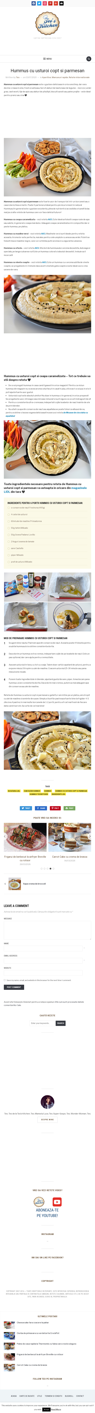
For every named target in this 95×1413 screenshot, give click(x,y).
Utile (39, 1396)
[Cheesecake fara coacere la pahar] (69, 837)
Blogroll (69, 1396)
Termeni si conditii (53, 1396)
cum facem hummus (32, 791)
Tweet (27, 808)
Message (8, 918)
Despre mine (47, 1120)
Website (7, 968)
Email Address (10, 956)
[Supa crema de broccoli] (15, 883)
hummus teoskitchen (39, 794)
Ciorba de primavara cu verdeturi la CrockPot (38, 1333)
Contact (80, 1396)
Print (71, 808)
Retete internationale (79, 77)
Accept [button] (46, 1410)
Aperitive (46, 77)
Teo (18, 77)
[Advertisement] (47, 48)
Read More (56, 1409)
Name (6, 943)
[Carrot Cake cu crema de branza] (25, 837)
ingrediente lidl (58, 794)
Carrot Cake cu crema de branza (25, 856)
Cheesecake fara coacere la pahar (69, 856)
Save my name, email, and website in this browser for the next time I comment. (39, 980)
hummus (47, 791)
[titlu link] (47, 1207)
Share (42, 808)
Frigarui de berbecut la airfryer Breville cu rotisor (40, 1354)
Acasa (14, 1396)
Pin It (56, 808)
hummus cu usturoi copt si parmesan (71, 791)
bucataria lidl (14, 791)
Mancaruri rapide (60, 77)
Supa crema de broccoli (34, 884)
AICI (37, 248)
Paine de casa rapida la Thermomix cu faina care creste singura (46, 1344)
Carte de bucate (26, 1396)
